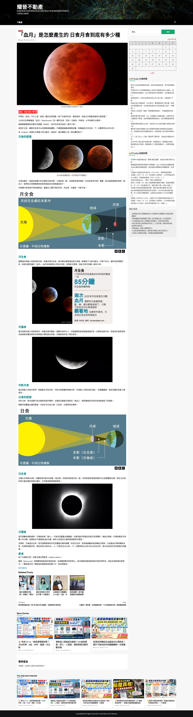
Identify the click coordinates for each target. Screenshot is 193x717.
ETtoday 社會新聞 (139, 79)
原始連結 (22, 568)
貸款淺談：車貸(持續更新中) (142, 228)
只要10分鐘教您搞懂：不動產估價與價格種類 (148, 233)
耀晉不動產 (30, 7)
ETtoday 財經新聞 (139, 153)
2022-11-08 (29, 40)
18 (139, 60)
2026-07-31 (102, 647)
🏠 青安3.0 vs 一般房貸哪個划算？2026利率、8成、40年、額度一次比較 (34, 645)
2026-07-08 (156, 705)
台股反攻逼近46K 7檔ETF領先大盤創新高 (146, 180)
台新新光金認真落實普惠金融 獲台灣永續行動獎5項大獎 (151, 188)
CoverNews (103, 714)
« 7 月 (152, 73)
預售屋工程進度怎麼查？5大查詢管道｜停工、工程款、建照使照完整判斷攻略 (72, 645)
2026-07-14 (124, 705)
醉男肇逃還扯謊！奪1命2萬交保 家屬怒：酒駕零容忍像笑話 (39, 603)
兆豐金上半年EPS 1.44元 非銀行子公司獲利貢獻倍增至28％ (152, 198)
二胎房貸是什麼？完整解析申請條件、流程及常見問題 (151, 221)
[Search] (175, 22)
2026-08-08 (65, 650)
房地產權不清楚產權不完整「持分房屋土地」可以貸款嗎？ (152, 218)
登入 (29, 666)
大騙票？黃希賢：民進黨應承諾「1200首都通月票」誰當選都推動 (102, 603)
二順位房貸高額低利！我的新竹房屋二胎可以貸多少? (150, 231)
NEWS (20, 31)
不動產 (19, 22)
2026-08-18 (27, 650)
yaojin (21, 40)
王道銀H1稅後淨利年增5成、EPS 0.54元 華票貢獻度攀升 (151, 172)
